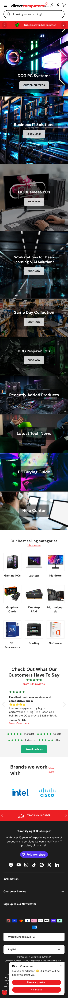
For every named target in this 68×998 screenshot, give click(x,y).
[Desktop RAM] (34, 594)
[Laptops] (34, 562)
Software (55, 643)
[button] (63, 5)
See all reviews (34, 749)
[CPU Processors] (12, 629)
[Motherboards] (55, 594)
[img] (34, 680)
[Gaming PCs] (12, 562)
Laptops (34, 575)
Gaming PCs (12, 575)
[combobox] (34, 14)
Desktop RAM (34, 609)
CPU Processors (12, 645)
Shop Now (34, 201)
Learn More (34, 134)
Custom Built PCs (34, 85)
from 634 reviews (34, 684)
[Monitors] (55, 562)
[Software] (55, 629)
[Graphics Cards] (12, 594)
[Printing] (34, 629)
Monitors (55, 575)
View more (34, 545)
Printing (34, 643)
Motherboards (55, 609)
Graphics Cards (12, 609)
